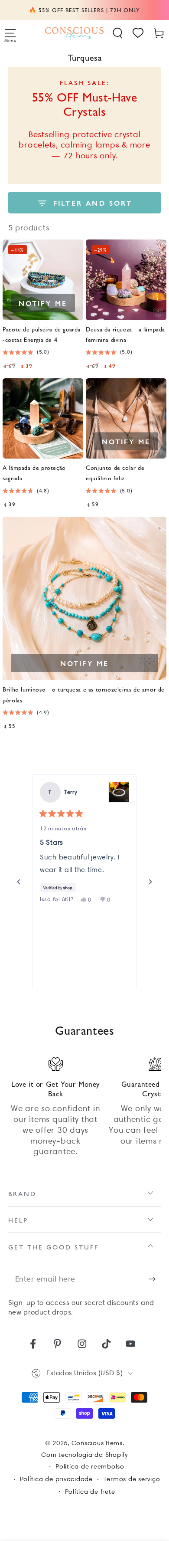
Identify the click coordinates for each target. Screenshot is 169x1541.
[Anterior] (18, 882)
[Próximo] (150, 882)
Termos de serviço (132, 1479)
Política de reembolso (89, 1466)
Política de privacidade (56, 1479)
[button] (117, 33)
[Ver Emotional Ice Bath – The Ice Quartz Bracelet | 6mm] (118, 792)
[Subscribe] (155, 1279)
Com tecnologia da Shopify (84, 1455)
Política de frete (90, 1491)
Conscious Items (97, 1443)
